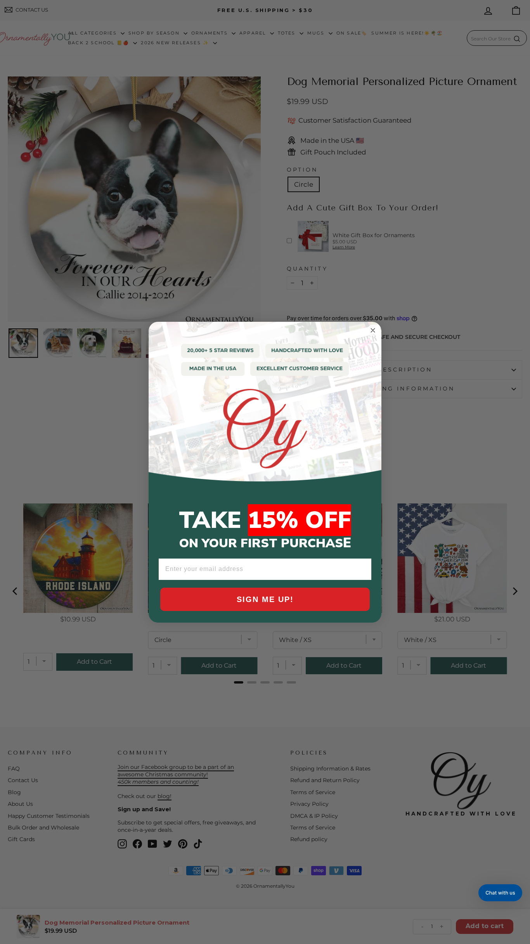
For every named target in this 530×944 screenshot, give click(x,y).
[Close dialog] (373, 330)
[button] (500, 892)
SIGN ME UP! (265, 599)
